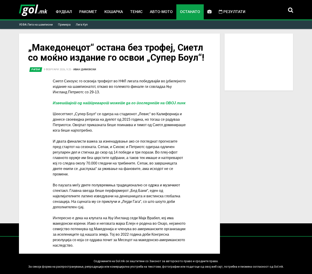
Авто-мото (161, 11)
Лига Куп (82, 24)
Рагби (35, 69)
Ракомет (88, 11)
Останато (190, 11)
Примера (64, 24)
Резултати (233, 11)
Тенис (136, 11)
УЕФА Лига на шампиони (36, 24)
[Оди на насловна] (33, 10)
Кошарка (113, 11)
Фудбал (64, 11)
